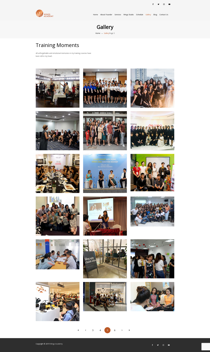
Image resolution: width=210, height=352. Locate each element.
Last (129, 330)
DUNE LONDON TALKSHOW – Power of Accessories (57, 295)
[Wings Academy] (44, 13)
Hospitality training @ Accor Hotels (57, 210)
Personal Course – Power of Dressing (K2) (105, 291)
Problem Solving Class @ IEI (58, 248)
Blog (155, 14)
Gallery (148, 14)
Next (122, 330)
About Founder (106, 14)
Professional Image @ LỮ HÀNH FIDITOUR (105, 167)
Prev (86, 330)
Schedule (139, 14)
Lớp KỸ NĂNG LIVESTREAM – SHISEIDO (152, 125)
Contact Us (163, 14)
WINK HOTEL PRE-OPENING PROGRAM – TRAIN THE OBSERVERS (57, 82)
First (78, 330)
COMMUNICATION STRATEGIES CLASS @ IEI (152, 205)
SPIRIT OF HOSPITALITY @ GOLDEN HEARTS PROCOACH (152, 291)
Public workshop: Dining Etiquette (58, 167)
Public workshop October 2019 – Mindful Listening (105, 253)
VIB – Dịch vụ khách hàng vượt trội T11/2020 (105, 82)
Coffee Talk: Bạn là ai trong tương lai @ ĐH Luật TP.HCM (152, 167)
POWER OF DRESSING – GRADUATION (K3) (105, 125)
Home (95, 14)
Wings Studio (128, 14)
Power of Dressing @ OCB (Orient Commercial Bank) (152, 253)
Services (118, 14)
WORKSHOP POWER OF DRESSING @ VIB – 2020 (58, 125)
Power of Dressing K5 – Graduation (152, 82)
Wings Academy (56, 344)
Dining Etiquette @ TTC (105, 210)
